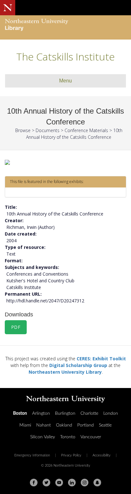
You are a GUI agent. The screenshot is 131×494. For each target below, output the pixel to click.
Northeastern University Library (65, 372)
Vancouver (90, 437)
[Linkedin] (72, 482)
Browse (23, 130)
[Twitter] (46, 482)
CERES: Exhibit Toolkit (101, 359)
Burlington (65, 413)
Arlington (41, 413)
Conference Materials (86, 130)
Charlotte (89, 413)
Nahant (43, 425)
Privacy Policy (71, 455)
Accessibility (102, 455)
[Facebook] (34, 482)
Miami (25, 425)
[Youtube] (59, 482)
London (110, 413)
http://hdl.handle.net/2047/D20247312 (45, 301)
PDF (16, 327)
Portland (85, 425)
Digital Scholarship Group (78, 365)
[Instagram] (84, 482)
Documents (47, 130)
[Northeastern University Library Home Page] (65, 25)
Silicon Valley (42, 437)
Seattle (105, 425)
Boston (20, 413)
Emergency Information (32, 455)
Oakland (64, 425)
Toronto (67, 437)
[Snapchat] (97, 482)
